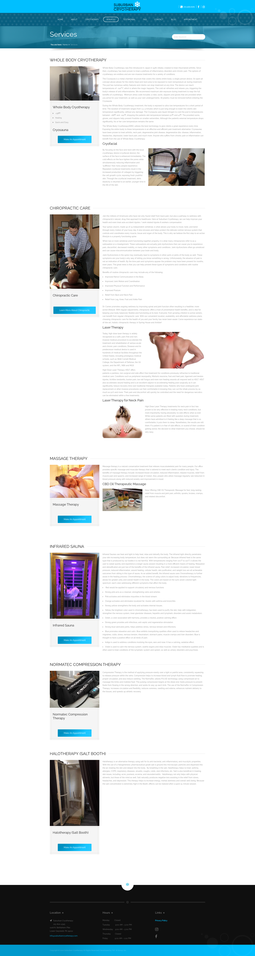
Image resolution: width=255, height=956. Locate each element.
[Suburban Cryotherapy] (127, 6)
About (74, 19)
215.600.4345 (189, 7)
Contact (158, 19)
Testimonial (129, 19)
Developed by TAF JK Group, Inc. (113, 950)
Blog (173, 19)
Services (110, 19)
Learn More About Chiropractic (74, 310)
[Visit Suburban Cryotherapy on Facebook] (180, 936)
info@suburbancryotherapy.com (64, 936)
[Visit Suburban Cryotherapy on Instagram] (180, 929)
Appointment (190, 19)
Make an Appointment (75, 139)
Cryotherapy (92, 19)
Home (60, 19)
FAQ (145, 19)
